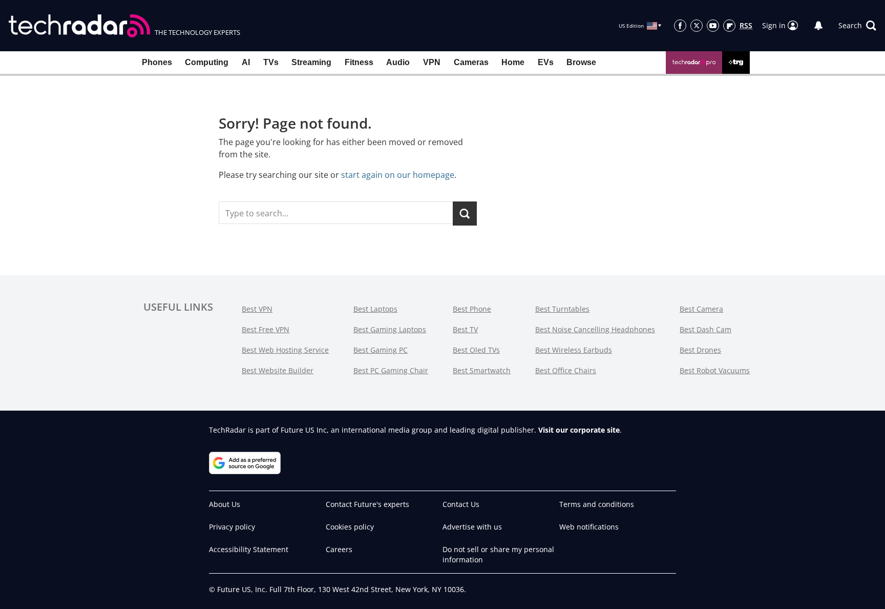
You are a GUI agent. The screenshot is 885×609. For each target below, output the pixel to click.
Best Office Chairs (565, 370)
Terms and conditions (596, 504)
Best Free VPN (265, 329)
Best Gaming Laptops (389, 329)
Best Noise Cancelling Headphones (595, 329)
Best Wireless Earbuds (573, 350)
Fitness (359, 62)
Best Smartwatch (482, 370)
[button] (857, 26)
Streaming (311, 62)
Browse (581, 62)
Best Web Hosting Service (285, 350)
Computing (206, 62)
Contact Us (460, 504)
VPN (431, 62)
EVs (546, 62)
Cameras (471, 62)
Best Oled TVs (476, 350)
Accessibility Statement (248, 549)
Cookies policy (350, 527)
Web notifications (589, 527)
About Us (224, 504)
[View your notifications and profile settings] (818, 25)
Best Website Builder (277, 370)
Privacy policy (232, 527)
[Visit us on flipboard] (729, 25)
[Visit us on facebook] (680, 25)
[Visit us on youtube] (713, 25)
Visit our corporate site (579, 430)
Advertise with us (472, 527)
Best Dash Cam (705, 329)
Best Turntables (562, 309)
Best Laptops (375, 309)
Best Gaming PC (380, 350)
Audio (398, 62)
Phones (157, 62)
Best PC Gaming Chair (390, 370)
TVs (271, 62)
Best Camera (701, 309)
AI (246, 62)
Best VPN (257, 309)
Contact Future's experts (367, 504)
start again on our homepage (397, 174)
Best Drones (700, 350)
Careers (339, 549)
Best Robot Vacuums (715, 370)
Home (512, 62)
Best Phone (472, 309)
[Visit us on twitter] (696, 25)
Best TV (465, 329)
